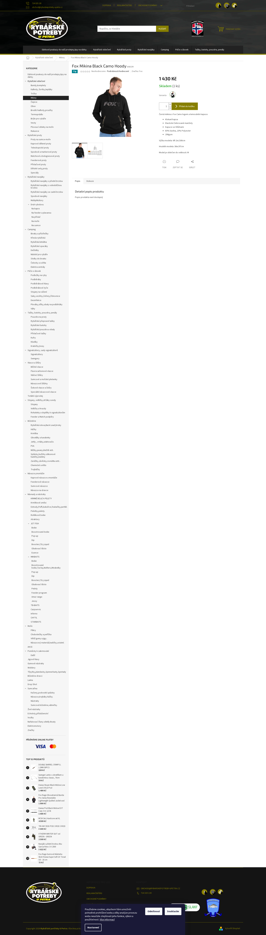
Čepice (34, 102)
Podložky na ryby (39, 275)
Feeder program (39, 592)
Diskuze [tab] (90, 181)
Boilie (34, 527)
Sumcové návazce (39, 486)
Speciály (35, 172)
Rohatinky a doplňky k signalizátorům (48, 412)
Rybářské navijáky (36, 177)
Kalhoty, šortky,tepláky (41, 89)
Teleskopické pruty (40, 147)
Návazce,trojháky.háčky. (42, 696)
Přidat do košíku (187, 106)
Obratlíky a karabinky (40, 437)
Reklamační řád (124, 5)
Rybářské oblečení (36, 81)
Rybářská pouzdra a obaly (43, 329)
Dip (33, 540)
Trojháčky (35, 469)
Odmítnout (154, 911)
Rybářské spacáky (39, 246)
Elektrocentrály (38, 267)
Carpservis (36, 609)
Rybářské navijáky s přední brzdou (47, 181)
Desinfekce (36, 300)
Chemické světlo (38, 465)
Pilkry (33, 630)
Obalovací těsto (39, 548)
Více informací (107, 919)
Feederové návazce (40, 482)
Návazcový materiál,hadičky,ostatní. (47, 642)
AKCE (30, 647)
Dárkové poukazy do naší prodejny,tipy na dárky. (47, 76)
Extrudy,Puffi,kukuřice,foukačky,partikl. (49, 507)
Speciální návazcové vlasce (43, 392)
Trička (33, 93)
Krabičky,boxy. (37, 346)
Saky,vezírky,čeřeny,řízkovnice (45, 296)
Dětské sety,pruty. (39, 168)
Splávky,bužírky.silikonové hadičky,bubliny (43, 455)
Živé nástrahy (34, 709)
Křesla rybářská (38, 237)
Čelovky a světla (38, 262)
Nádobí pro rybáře (39, 254)
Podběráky (36, 279)
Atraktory (35, 519)
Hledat (162, 28)
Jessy (34, 601)
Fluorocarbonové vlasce (42, 371)
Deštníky (35, 250)
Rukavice (35, 131)
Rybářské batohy (39, 325)
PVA (32, 446)
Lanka (30, 680)
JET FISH (35, 523)
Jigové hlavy (33, 659)
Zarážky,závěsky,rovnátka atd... (45, 461)
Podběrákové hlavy (40, 283)
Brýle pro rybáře (38, 118)
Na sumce (36, 225)
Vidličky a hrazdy (38, 408)
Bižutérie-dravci (35, 676)
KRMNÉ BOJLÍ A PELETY (41, 498)
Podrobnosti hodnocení (118, 71)
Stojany (34, 404)
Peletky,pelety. (38, 511)
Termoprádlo (37, 114)
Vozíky (31, 717)
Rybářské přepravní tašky (43, 321)
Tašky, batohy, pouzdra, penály (42, 312)
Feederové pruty (39, 160)
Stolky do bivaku (38, 258)
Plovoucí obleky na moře (42, 127)
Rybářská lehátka (39, 242)
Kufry (33, 337)
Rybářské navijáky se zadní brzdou (47, 192)
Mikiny (33, 97)
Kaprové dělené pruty (41, 143)
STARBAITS (36, 621)
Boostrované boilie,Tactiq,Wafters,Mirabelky (46, 566)
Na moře (35, 221)
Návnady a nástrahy (37, 494)
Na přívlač (36, 217)
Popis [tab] (77, 181)
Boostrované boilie (40, 532)
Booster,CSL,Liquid (40, 544)
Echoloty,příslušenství (38, 713)
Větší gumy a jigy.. (39, 638)
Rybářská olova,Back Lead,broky (46, 425)
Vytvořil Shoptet (232, 928)
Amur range (37, 596)
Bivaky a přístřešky (39, 233)
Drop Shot (32, 684)
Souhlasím (173, 911)
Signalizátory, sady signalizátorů (43, 350)
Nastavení (93, 927)
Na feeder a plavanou (41, 212)
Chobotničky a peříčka (41, 634)
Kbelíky (34, 342)
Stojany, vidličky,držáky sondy (42, 400)
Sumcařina (32, 688)
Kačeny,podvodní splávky (43, 692)
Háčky (33, 429)
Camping (32, 229)
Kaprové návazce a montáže (44, 477)
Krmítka (34, 433)
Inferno (34, 613)
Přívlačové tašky (38, 333)
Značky (31, 730)
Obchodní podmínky (147, 5)
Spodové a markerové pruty (44, 152)
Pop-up (35, 536)
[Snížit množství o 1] (170, 108)
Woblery (31, 667)
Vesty (33, 122)
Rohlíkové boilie (38, 515)
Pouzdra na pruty (39, 317)
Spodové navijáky (39, 196)
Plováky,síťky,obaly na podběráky (46, 304)
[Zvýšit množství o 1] (170, 104)
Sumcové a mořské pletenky (44, 379)
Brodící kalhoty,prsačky (42, 110)
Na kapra (36, 208)
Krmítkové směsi (38, 502)
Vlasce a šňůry (34, 362)
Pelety (35, 588)
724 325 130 (146, 893)
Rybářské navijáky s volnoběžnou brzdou (46, 187)
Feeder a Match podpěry (42, 416)
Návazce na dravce (39, 490)
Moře (30, 626)
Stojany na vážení (39, 291)
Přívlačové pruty (38, 164)
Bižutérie (32, 421)
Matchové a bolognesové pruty (45, 156)
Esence (35, 552)
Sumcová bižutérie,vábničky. (44, 705)
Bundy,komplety (38, 85)
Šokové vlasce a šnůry (41, 387)
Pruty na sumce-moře (41, 139)
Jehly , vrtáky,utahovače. (42, 441)
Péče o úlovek (34, 271)
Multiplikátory (37, 200)
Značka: (137, 71)
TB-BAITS (35, 605)
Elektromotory (34, 726)
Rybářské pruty (35, 135)
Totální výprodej (35, 396)
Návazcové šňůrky (39, 383)
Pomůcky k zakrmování (38, 651)
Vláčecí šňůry (37, 375)
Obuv (33, 106)
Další (33, 655)
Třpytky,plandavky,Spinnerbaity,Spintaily (47, 672)
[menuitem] (64, 50)
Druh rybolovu (37, 204)
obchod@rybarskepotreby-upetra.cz (160, 888)
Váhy (33, 308)
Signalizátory (37, 354)
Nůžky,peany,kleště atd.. (42, 450)
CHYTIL (34, 617)
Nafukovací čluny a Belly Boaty (42, 721)
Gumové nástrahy (36, 663)
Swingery (35, 358)
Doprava (106, 5)
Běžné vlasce (37, 367)
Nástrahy (35, 701)
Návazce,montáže (36, 473)
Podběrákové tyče (39, 287)
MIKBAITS (35, 556)
